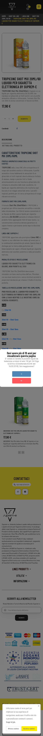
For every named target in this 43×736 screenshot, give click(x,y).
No (21, 381)
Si (21, 374)
